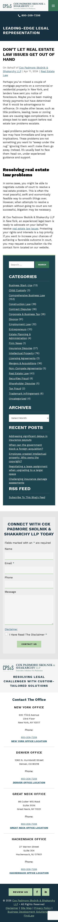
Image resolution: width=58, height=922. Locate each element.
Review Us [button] (20, 892)
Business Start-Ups (20, 285)
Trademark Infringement (24, 393)
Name (8, 548)
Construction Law (20, 304)
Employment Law (20, 324)
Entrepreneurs (17, 329)
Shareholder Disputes (22, 383)
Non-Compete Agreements (25, 368)
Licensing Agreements (22, 358)
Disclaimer (11, 629)
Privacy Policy (42, 908)
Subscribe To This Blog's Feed (27, 497)
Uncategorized (17, 398)
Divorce (13, 319)
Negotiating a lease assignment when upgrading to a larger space (28, 470)
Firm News (15, 343)
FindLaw (29, 915)
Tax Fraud (15, 388)
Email (9, 563)
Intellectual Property (21, 353)
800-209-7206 (30, 15)
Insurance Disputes (20, 348)
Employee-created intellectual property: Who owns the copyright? (27, 457)
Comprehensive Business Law (27, 295)
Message (10, 591)
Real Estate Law (19, 373)
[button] (53, 5)
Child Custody (17, 290)
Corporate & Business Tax (24, 314)
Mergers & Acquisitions (22, 363)
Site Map (26, 908)
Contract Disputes (20, 309)
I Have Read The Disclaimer (28, 634)
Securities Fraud (19, 378)
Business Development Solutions (27, 911)
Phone (9, 577)
